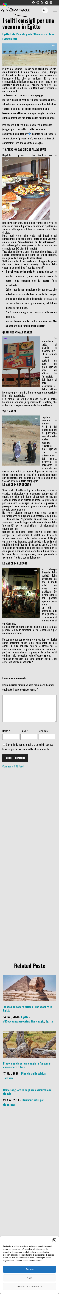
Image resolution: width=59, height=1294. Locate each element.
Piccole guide (24, 34)
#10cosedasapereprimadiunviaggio (23, 1021)
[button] (54, 1240)
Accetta (30, 1269)
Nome (6, 731)
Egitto (6, 34)
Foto (13, 34)
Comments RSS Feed (13, 766)
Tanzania (8, 1078)
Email (24, 731)
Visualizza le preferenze (29, 1286)
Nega (29, 1278)
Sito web (43, 731)
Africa (42, 1073)
